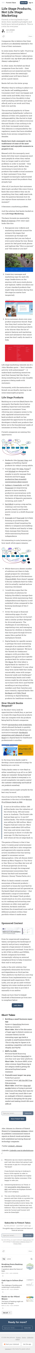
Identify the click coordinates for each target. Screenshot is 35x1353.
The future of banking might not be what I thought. (12, 1302)
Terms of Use (27, 1240)
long (25, 1085)
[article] (17, 1270)
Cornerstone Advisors (19, 1131)
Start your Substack (12, 1344)
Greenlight (17, 485)
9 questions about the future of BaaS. (12, 1270)
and (29, 1085)
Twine (26, 469)
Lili (16, 657)
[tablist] (7, 1259)
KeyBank (9, 693)
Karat (11, 662)
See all (5, 1313)
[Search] (31, 1259)
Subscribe (24, 3)
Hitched (12, 471)
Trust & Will (10, 579)
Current (20, 460)
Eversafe (8, 518)
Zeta (21, 469)
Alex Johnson (10, 30)
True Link (20, 518)
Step (26, 460)
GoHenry (8, 485)
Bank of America (8, 221)
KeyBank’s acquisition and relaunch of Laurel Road (16, 735)
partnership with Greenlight (20, 725)
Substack (8, 1349)
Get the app (27, 1344)
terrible (8, 1088)
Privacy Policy (17, 1243)
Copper (8, 463)
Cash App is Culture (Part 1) (12, 1281)
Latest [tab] (9, 1259)
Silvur (8, 576)
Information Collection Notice (21, 1242)
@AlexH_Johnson (15, 1146)
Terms (24, 1337)
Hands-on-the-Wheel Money (11, 1297)
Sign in (31, 3)
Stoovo (8, 657)
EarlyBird (9, 504)
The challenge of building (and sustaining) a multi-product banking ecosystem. (12, 1286)
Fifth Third (21, 693)
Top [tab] (4, 1259)
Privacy (18, 1337)
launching (17, 1024)
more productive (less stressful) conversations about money (16, 479)
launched (25, 1056)
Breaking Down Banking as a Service (12, 1265)
